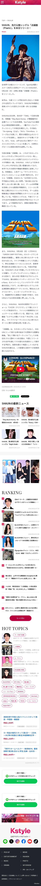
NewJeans (34, 696)
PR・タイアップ (28, 869)
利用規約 (33, 875)
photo (25, 861)
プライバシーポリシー (15, 879)
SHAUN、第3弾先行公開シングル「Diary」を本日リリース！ (30, 421)
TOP (3, 20)
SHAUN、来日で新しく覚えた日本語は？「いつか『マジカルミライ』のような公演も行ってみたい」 (30, 443)
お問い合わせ (25, 875)
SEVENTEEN (23, 696)
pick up (7, 852)
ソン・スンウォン (8, 691)
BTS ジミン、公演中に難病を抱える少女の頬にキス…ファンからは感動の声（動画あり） (21, 609)
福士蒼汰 (27, 682)
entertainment (10, 856)
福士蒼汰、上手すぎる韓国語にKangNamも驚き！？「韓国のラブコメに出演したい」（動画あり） (21, 577)
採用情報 (4, 879)
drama (6, 865)
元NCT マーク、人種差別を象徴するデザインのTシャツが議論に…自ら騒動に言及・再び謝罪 (27, 500)
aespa (5, 701)
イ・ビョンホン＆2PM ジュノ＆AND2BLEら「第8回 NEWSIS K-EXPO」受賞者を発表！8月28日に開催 (21, 566)
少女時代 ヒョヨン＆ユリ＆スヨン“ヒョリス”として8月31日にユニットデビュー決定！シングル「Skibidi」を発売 (27, 513)
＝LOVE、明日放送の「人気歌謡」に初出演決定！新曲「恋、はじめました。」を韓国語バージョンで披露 (21, 587)
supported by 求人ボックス (32, 763)
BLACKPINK (6, 682)
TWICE (22, 701)
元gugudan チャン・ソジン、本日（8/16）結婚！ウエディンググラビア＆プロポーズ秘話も (27, 551)
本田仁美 (13, 701)
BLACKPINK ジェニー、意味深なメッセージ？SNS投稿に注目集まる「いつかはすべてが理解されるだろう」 (27, 539)
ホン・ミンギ (30, 687)
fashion (26, 856)
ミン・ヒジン (32, 701)
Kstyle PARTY (7, 705)
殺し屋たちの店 (7, 687)
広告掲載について (14, 875)
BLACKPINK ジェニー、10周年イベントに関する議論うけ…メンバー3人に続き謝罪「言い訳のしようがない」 (27, 526)
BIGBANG (21, 691)
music (6, 861)
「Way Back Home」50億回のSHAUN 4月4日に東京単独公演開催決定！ (10, 421)
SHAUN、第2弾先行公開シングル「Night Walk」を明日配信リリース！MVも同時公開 (10, 443)
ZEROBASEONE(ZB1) (9, 696)
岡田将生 (19, 687)
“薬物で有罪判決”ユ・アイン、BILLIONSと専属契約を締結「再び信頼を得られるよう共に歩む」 (21, 598)
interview (27, 865)
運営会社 (4, 875)
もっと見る (20, 618)
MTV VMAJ (17, 682)
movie (25, 852)
